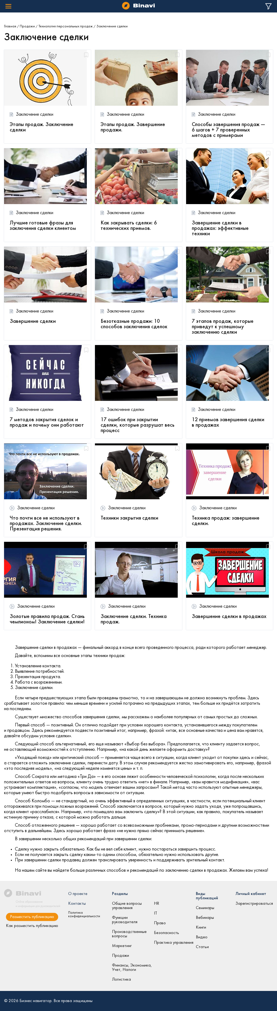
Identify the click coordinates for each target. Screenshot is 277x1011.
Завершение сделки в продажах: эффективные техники (220, 228)
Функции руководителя (124, 920)
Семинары (205, 908)
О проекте (77, 894)
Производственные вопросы (129, 934)
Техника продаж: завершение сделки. (225, 521)
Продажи (27, 26)
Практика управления (173, 943)
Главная (10, 26)
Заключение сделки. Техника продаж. (134, 619)
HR (156, 903)
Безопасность (166, 933)
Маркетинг (122, 946)
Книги (201, 927)
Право (160, 923)
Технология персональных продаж (65, 26)
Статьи (202, 947)
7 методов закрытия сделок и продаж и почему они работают (47, 422)
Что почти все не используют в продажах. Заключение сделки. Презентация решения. (46, 524)
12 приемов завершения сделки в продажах (228, 422)
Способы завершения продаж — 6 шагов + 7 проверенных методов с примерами (228, 130)
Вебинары (205, 918)
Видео (201, 937)
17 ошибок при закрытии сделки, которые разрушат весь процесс (137, 425)
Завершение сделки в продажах (229, 616)
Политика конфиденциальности (84, 914)
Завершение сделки (33, 321)
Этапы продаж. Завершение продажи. (133, 127)
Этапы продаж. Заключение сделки (41, 127)
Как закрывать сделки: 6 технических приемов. (129, 225)
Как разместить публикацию (32, 926)
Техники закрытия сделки (129, 518)
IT (155, 913)
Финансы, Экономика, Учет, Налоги (132, 967)
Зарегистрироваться (254, 903)
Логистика (121, 979)
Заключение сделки (34, 114)
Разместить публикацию (32, 917)
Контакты (77, 903)
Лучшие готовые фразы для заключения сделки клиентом (43, 225)
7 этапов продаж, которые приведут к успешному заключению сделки (222, 327)
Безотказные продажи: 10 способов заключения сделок (134, 324)
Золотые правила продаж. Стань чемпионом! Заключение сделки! (47, 619)
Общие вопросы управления (127, 905)
